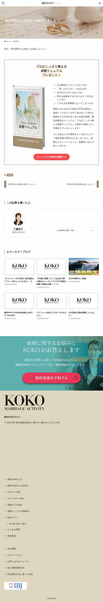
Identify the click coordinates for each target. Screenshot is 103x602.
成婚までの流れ (14, 505)
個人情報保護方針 (16, 568)
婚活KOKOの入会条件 (18, 485)
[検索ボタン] (3, 3)
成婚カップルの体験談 (18, 511)
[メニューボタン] (100, 3)
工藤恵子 (18, 229)
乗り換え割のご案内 (17, 524)
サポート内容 (13, 492)
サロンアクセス (14, 555)
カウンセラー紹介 (16, 498)
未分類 (10, 175)
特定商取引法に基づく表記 (20, 574)
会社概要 (11, 549)
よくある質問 (13, 529)
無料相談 (11, 536)
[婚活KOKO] (51, 3)
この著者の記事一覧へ (65, 230)
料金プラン (12, 517)
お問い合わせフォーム (18, 561)
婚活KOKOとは (14, 479)
